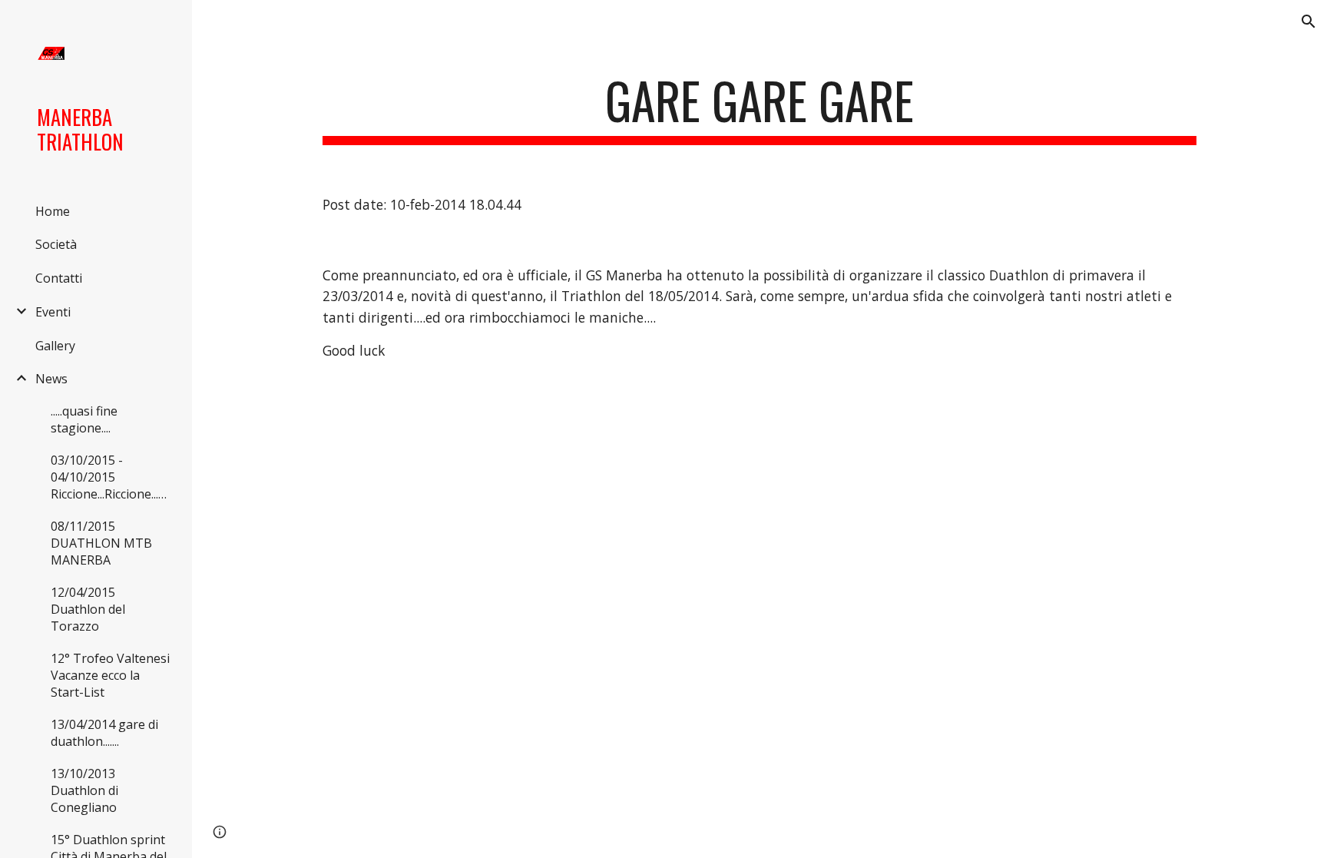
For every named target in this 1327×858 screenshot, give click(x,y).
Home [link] (52, 211)
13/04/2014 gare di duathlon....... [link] (104, 733)
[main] (759, 108)
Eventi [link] (53, 311)
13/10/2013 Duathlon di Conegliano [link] (84, 790)
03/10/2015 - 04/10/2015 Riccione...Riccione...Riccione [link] (113, 477)
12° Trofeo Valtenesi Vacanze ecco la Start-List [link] (110, 675)
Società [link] (56, 244)
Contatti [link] (58, 278)
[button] (1308, 21)
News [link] (51, 378)
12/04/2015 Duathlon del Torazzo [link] (88, 609)
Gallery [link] (55, 345)
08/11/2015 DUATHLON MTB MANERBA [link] (101, 543)
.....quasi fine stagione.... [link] (84, 419)
